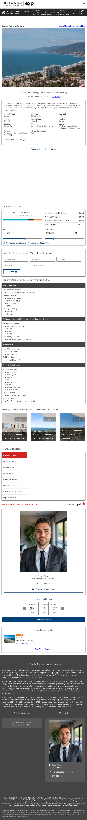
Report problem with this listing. (43, 149)
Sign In (35, 253)
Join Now (10, 272)
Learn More (72, 26)
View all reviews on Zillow (21, 725)
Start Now (56, 96)
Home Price (7, 229)
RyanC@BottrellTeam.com (62, 772)
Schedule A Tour (42, 619)
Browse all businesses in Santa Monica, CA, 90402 (20, 504)
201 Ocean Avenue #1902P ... (25, 643)
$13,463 (80, 213)
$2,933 (81, 216)
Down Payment (50, 229)
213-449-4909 (45, 583)
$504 (81, 220)
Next (62, 608)
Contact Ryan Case (45, 589)
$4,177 (81, 224)
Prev (24, 608)
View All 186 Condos (43, 649)
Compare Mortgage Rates (39, 243)
